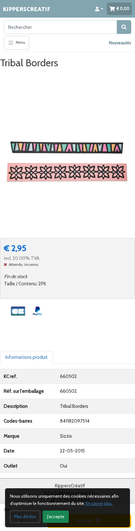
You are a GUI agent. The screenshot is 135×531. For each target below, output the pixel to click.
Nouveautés (120, 42)
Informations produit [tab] (26, 357)
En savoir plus (99, 503)
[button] (99, 9)
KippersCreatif (26, 8)
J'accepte (55, 516)
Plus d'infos (25, 516)
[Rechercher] (124, 27)
